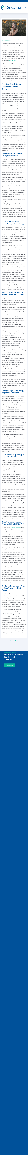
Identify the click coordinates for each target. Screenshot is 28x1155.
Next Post (14, 645)
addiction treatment (16, 527)
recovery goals (12, 60)
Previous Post (14, 641)
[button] (25, 8)
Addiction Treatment (13, 39)
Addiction (4, 39)
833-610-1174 (10, 635)
